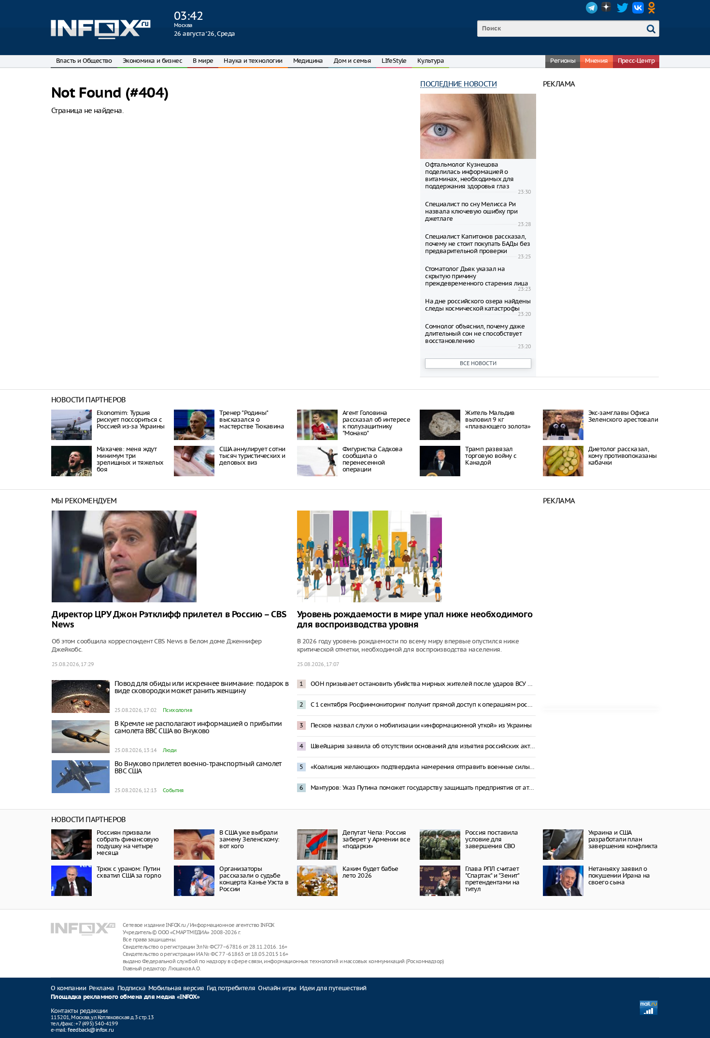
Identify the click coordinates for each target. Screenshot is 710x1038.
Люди (170, 750)
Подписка (131, 988)
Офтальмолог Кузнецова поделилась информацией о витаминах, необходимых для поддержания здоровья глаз (469, 175)
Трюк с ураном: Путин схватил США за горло (129, 872)
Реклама (101, 988)
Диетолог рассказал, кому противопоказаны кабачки (622, 456)
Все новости (478, 363)
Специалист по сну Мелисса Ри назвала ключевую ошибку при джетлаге (471, 211)
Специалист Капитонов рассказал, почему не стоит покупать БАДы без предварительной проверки (477, 243)
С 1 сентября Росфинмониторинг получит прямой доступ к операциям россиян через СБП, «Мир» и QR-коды (423, 704)
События (173, 790)
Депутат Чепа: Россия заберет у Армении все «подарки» (376, 839)
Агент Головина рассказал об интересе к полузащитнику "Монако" (376, 423)
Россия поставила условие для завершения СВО (491, 839)
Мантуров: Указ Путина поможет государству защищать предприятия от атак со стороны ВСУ (423, 787)
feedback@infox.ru (91, 1029)
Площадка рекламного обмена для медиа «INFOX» (125, 997)
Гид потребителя (231, 988)
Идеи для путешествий (333, 988)
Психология (177, 710)
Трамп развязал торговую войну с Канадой (490, 456)
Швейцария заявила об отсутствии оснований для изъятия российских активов (423, 746)
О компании (68, 988)
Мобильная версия (176, 988)
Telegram (591, 8)
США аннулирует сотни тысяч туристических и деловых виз (252, 456)
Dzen (607, 8)
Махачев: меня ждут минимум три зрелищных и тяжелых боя (130, 459)
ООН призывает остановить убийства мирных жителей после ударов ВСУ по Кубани (423, 683)
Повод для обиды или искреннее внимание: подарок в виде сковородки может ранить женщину (201, 687)
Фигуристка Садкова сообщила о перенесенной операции (372, 459)
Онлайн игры (277, 988)
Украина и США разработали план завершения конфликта (623, 839)
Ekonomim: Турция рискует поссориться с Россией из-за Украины (130, 419)
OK (653, 8)
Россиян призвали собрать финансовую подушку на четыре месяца (127, 842)
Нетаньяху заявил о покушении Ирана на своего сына (619, 875)
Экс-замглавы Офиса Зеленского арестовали (623, 416)
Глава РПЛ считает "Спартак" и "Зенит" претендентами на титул (492, 879)
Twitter (622, 8)
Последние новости (458, 83)
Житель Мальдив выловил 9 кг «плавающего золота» (498, 419)
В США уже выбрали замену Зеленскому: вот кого (249, 839)
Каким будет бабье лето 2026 (370, 872)
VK (638, 8)
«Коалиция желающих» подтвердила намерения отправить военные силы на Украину (423, 766)
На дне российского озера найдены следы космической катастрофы (477, 305)
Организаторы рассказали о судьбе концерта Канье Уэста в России (253, 879)
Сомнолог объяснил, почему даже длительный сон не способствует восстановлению (475, 333)
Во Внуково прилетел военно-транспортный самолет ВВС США (198, 767)
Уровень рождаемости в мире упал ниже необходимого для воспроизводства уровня (414, 620)
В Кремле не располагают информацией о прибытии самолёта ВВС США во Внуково (198, 727)
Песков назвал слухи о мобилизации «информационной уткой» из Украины (421, 725)
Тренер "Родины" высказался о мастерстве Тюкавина (251, 419)
